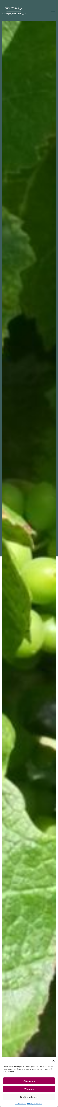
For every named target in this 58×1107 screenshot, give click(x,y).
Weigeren (29, 1088)
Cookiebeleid (20, 1103)
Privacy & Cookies (34, 1103)
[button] (53, 1060)
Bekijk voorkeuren (29, 1097)
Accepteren (29, 1080)
